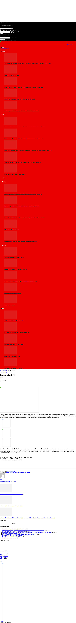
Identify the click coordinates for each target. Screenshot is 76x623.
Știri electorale (4, 370)
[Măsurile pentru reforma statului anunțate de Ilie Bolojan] (6, 491)
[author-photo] (2, 478)
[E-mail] (26, 383)
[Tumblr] (34, 383)
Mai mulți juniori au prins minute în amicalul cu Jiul (13, 368)
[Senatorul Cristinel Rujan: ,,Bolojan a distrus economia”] (10, 172)
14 (5, 556)
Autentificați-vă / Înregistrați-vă (7, 25)
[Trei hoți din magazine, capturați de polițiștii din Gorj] (10, 255)
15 (6, 556)
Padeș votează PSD (11, 471)
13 (4, 556)
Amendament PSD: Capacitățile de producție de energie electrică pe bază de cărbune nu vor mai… (23, 162)
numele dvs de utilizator (14, 31)
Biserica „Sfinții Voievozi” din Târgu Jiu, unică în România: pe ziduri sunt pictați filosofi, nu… (21, 111)
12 (3, 556)
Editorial (3, 177)
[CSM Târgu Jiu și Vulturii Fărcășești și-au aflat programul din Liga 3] (10, 330)
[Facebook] (2, 383)
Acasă (3, 47)
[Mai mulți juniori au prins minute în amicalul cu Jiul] (10, 366)
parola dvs (12, 32)
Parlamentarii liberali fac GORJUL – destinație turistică (11, 506)
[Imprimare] (30, 383)
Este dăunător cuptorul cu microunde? (11, 229)
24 (0, 558)
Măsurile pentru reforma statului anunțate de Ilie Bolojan (11, 494)
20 (4, 557)
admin (1, 378)
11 (1, 556)
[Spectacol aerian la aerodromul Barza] (10, 73)
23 (7, 557)
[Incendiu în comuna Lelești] (10, 302)
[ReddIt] (22, 383)
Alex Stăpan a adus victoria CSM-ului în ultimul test (14, 320)
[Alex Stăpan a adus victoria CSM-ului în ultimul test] (10, 318)
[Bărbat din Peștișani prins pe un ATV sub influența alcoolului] (10, 267)
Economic (4, 181)
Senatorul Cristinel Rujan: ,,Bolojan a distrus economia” (15, 174)
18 (1, 557)
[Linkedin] (18, 383)
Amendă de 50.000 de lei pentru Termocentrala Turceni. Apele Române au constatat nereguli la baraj (23, 87)
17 (0, 557)
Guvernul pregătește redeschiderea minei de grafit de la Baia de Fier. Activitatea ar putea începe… (23, 194)
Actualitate (4, 51)
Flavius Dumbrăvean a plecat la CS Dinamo (12, 356)
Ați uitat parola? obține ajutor (5, 34)
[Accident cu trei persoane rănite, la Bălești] (10, 290)
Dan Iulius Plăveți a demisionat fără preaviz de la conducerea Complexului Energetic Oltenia (21, 206)
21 (5, 557)
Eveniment (4, 245)
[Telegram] (38, 383)
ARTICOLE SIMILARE (4, 481)
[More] (42, 383)
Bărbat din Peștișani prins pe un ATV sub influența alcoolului (15, 269)
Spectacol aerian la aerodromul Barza (11, 75)
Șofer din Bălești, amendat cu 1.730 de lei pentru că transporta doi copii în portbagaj (20, 281)
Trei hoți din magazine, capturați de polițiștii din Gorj (14, 257)
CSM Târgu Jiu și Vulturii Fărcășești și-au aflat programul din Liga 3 (17, 332)
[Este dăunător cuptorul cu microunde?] (10, 227)
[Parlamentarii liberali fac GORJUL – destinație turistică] (6, 503)
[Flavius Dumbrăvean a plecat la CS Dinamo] (10, 354)
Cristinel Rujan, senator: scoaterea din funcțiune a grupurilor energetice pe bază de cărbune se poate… (24, 138)
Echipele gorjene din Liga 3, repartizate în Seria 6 (13, 344)
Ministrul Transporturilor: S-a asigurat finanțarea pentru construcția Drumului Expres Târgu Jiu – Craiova (24, 217)
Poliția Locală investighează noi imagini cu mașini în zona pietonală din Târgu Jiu (19, 99)
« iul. (1, 561)
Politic (3, 114)
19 (3, 557)
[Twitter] (6, 383)
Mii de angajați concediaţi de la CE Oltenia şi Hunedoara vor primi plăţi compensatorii (20, 241)
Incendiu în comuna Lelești (9, 304)
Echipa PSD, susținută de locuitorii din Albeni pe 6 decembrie (18, 472)
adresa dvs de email (13, 37)
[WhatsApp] (14, 383)
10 (0, 556)
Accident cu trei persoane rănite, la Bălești (12, 293)
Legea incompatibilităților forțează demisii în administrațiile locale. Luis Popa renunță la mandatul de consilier (25, 126)
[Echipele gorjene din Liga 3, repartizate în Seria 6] (10, 342)
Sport (3, 308)
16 (7, 556)
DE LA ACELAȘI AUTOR (12, 481)
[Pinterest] (10, 383)
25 (1, 558)
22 (6, 557)
